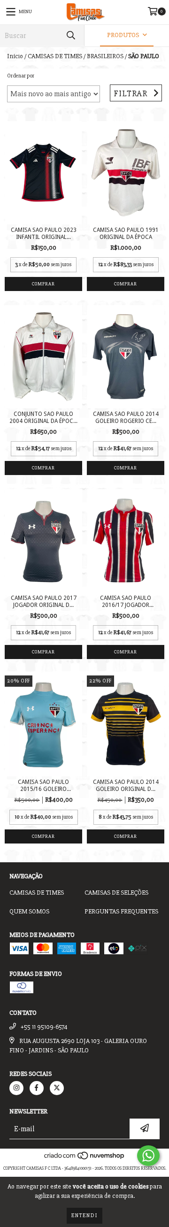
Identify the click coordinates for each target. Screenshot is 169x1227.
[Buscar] (70, 35)
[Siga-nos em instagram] (16, 1088)
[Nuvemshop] (85, 1159)
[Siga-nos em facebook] (37, 1088)
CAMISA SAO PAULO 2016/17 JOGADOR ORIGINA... (125, 602)
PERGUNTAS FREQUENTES (121, 911)
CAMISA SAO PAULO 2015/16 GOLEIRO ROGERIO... (43, 786)
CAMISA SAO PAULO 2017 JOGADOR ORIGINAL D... (44, 601)
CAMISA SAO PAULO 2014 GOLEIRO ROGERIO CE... (126, 417)
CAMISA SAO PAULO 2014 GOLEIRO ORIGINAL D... (126, 785)
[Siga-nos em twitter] (57, 1088)
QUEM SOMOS (29, 911)
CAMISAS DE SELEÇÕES (116, 893)
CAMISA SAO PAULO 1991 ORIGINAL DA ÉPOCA (126, 233)
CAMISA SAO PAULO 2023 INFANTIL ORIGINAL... (44, 233)
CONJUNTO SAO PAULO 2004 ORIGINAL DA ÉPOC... (43, 417)
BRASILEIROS (105, 56)
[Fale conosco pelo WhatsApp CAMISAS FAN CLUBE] (148, 1155)
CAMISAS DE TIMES (55, 56)
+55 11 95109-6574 (44, 1027)
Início (15, 56)
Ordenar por (20, 75)
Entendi (84, 1215)
